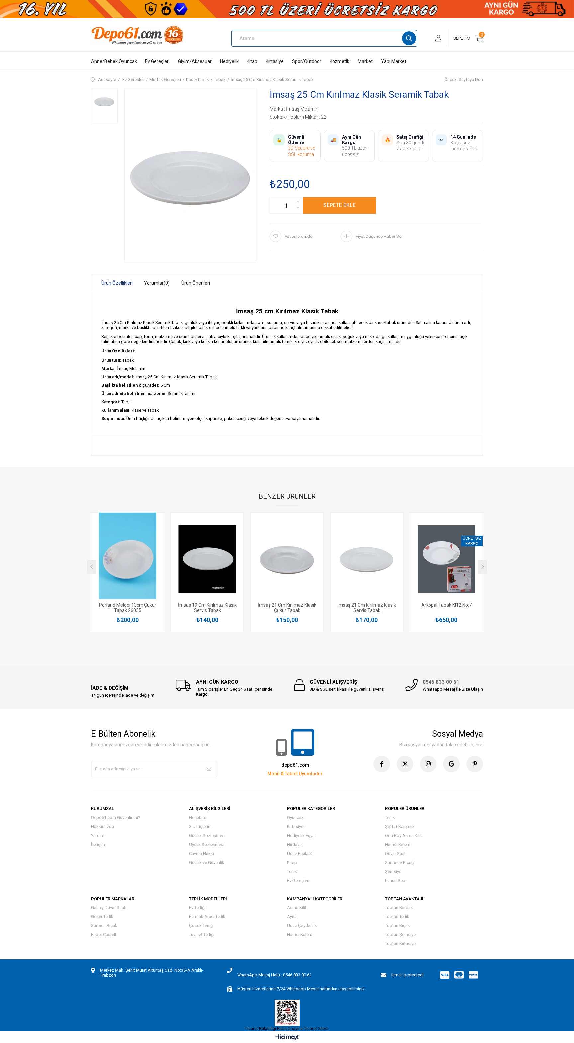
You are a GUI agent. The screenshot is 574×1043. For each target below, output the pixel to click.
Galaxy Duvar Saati (108, 907)
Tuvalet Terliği (201, 934)
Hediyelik (229, 61)
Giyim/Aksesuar (195, 61)
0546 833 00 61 (441, 682)
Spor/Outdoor (306, 61)
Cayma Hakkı (201, 853)
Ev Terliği (197, 907)
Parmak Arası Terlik (207, 916)
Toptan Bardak (399, 907)
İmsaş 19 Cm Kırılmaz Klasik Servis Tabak (207, 607)
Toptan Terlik (397, 916)
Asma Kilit (296, 907)
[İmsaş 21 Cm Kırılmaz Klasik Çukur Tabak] (287, 559)
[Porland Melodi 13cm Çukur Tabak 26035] (127, 559)
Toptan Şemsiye (400, 934)
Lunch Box (395, 880)
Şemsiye (393, 871)
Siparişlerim (200, 826)
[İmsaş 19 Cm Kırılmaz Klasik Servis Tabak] (207, 559)
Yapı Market (393, 61)
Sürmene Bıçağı (400, 862)
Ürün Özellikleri (117, 283)
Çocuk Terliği (201, 925)
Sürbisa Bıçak (104, 925)
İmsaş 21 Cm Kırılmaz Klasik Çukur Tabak (287, 607)
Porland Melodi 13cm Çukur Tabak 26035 (127, 607)
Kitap (252, 61)
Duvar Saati (396, 853)
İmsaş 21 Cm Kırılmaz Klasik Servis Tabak (366, 607)
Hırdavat (295, 844)
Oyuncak (295, 817)
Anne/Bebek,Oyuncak (114, 61)
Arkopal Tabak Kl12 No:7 (446, 605)
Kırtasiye (275, 61)
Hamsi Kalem (397, 844)
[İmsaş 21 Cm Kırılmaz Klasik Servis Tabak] (367, 559)
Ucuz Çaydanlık (302, 925)
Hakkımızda (102, 826)
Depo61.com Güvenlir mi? (115, 817)
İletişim (98, 844)
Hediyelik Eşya (301, 835)
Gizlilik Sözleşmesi (207, 835)
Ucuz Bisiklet (299, 853)
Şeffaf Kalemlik (400, 826)
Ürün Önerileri (195, 283)
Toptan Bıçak (397, 925)
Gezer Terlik (102, 916)
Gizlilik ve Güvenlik (206, 862)
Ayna (292, 916)
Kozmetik (339, 61)
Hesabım (197, 817)
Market (365, 61)
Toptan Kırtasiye (400, 943)
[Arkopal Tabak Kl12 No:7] (446, 559)
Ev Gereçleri (157, 61)
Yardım (97, 835)
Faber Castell (103, 934)
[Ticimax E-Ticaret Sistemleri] (287, 1037)
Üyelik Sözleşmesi (206, 844)
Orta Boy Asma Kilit (403, 835)
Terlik (292, 871)
